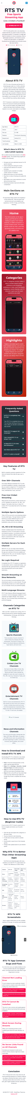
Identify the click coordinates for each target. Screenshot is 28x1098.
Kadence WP (14, 1094)
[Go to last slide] (3, 939)
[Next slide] (25, 939)
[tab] (12, 955)
